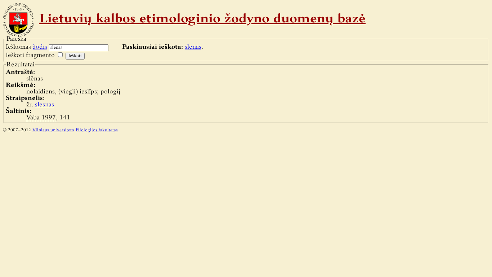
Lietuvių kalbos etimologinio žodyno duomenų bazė (202, 19)
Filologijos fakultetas (97, 130)
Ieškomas (26, 47)
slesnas (44, 105)
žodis (40, 47)
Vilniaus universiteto (53, 130)
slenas (193, 47)
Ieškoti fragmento (30, 55)
